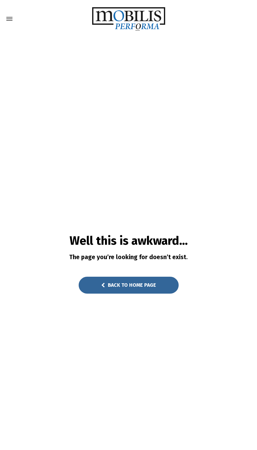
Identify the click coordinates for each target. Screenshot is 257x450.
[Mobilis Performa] (128, 18)
